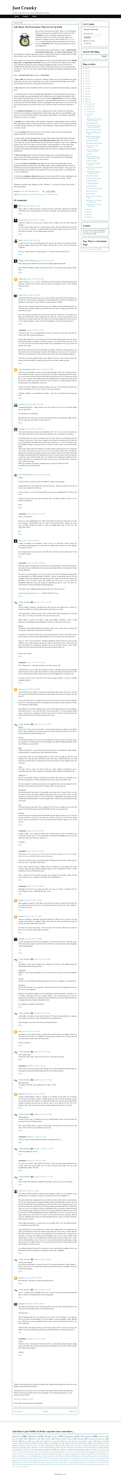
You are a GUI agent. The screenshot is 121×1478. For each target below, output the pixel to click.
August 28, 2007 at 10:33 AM (41, 474)
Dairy (105, 1458)
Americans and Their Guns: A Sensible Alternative (94, 119)
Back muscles (105, 1454)
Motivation (86, 1436)
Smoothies (100, 1456)
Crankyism (98, 1458)
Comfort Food (81, 1458)
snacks (100, 1464)
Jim (19, 540)
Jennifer (21, 916)
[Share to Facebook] (52, 191)
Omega (34, 1460)
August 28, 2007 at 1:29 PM (35, 831)
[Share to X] (51, 191)
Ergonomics (55, 1456)
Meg (19, 1031)
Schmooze (91, 232)
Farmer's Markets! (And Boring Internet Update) (93, 157)
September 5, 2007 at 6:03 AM (42, 1114)
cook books (60, 1462)
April (88, 217)
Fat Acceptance (100, 1445)
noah (20, 689)
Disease (24, 1445)
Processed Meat (68, 1464)
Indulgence (83, 1450)
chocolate (78, 1454)
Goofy (38, 194)
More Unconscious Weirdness (94, 130)
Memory (104, 1450)
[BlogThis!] (49, 191)
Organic (40, 1460)
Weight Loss (50, 1436)
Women (48, 1458)
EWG (105, 1464)
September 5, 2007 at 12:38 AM (35, 1094)
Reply (20, 214)
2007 (86, 102)
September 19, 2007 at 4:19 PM (36, 1160)
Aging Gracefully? (91, 186)
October (89, 109)
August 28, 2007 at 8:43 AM (31, 295)
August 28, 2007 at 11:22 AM (42, 602)
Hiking (43, 1450)
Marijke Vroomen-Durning (27, 260)
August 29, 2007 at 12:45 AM (31, 1031)
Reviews (49, 1443)
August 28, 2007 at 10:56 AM (30, 540)
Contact (25, 16)
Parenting (77, 1443)
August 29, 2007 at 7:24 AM (41, 1052)
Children (74, 1450)
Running (80, 1439)
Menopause (24, 1464)
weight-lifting (62, 1458)
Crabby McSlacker (26, 191)
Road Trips (36, 1439)
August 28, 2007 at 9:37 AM (34, 404)
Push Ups (86, 1460)
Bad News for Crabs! (91, 191)
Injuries (85, 1443)
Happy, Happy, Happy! (92, 176)
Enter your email (88, 33)
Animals (41, 1441)
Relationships (16, 1447)
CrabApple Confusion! (92, 181)
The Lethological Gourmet (26, 369)
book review (23, 1454)
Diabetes (33, 1452)
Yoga (54, 1447)
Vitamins (14, 1454)
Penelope (21, 939)
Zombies (38, 1462)
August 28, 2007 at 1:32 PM (35, 851)
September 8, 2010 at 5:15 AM (36, 1339)
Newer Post (18, 1411)
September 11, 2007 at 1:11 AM (36, 1137)
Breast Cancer (27, 1456)
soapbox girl (22, 279)
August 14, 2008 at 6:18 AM (41, 1290)
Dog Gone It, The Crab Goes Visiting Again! (94, 201)
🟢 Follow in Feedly (89, 41)
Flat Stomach (48, 1454)
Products (69, 1439)
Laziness (63, 1454)
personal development (96, 1439)
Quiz (16, 1445)
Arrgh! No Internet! (91, 161)
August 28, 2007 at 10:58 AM (36, 563)
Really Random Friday (92, 140)
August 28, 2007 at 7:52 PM (41, 1013)
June (88, 212)
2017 (86, 76)
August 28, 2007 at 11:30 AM (36, 662)
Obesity (15, 1441)
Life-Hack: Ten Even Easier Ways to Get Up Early (93, 126)
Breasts (97, 1450)
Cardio (61, 1447)
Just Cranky (24, 8)
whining (102, 1436)
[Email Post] (43, 191)
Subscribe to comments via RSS (23, 1399)
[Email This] (47, 191)
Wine (42, 1458)
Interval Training (98, 1447)
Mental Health (101, 1441)
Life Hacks (50, 194)
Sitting (86, 1456)
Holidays (58, 1439)
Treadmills (35, 1458)
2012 (86, 89)
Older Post (73, 1411)
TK (19, 1191)
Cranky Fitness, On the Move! (94, 188)
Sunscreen (93, 1464)
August (89, 114)
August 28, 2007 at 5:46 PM (33, 900)
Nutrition (32, 1436)
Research (15, 1439)
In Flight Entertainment (92, 183)
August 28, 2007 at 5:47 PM (32, 916)
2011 (86, 91)
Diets (24, 1443)
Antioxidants (39, 1443)
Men (69, 1456)
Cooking (90, 1458)
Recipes (51, 1445)
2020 (86, 73)
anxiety (58, 1450)
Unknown (21, 900)
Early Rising (22, 194)
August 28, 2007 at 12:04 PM (31, 689)
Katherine (21, 1094)
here (48, 251)
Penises (43, 1464)
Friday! (88, 116)
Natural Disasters (34, 1464)
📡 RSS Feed (87, 43)
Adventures (15, 1443)
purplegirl (21, 1304)
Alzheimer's (95, 1454)
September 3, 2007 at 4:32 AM (36, 1066)
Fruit (39, 1452)
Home (16, 16)
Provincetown (105, 1443)
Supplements (19, 1450)
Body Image (27, 1447)
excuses (66, 1450)
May (88, 214)
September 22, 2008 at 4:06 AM (35, 1304)
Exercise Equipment (54, 1441)
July (88, 209)
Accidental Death (86, 1445)
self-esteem (87, 1454)
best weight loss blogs (49, 1462)
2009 (86, 96)
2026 (86, 68)
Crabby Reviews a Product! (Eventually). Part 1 (93, 172)
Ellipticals (40, 1454)
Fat (48, 1447)
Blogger (64, 1474)
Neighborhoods (77, 1456)
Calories (26, 1452)
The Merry (22, 404)
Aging (33, 1441)
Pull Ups (79, 1460)
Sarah (20, 295)
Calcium (47, 1456)
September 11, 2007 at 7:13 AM (42, 1149)
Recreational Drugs (97, 1460)
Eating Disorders (16, 1460)
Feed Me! (88, 154)
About (34, 16)
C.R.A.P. (85, 1462)
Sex (108, 1447)
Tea (97, 1452)
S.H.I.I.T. (78, 1464)
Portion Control (16, 1452)
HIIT (88, 1447)
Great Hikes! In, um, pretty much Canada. (93, 205)
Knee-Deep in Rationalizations (94, 143)
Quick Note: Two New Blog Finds (93, 197)
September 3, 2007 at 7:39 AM (42, 1080)
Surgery (106, 1460)
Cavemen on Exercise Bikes (93, 178)
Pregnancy (83, 1452)
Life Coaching (74, 1452)
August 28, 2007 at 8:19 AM (44, 260)
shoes (91, 1450)
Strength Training (77, 1441)
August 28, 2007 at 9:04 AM (44, 369)
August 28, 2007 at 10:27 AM (34, 429)
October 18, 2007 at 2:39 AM (30, 1191)
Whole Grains (30, 1462)
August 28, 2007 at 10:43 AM (36, 514)
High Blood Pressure (61, 1452)
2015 (86, 81)
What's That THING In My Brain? (93, 133)
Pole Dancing (59, 1460)
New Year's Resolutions (38, 1445)
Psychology (71, 1454)
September (90, 111)
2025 (86, 71)
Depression (32, 1454)
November (90, 106)
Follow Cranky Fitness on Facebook (92, 249)
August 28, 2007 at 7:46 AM (35, 220)
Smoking (92, 1456)
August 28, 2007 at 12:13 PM (42, 724)
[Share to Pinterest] (54, 191)
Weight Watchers (19, 1462)
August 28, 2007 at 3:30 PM (35, 886)
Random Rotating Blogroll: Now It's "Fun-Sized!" (93, 137)
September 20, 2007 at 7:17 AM (42, 1177)
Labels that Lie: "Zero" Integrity (92, 146)
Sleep (55, 194)
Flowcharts (27, 1460)
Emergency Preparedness (97, 1462)
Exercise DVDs (39, 1447)
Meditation (68, 1443)
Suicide (85, 1464)
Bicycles (25, 1441)
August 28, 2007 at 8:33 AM (35, 279)
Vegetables (89, 1441)
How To (43, 194)
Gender (56, 1454)
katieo (20, 240)
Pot (49, 1464)
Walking (67, 1445)
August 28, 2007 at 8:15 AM (31, 240)
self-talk (78, 1462)
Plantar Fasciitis (49, 1460)
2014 (86, 84)
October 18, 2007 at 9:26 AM (42, 1259)
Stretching (17, 1458)
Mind (26, 1439)
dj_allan (21, 1278)
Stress (30, 1443)
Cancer (48, 1439)
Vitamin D (104, 1452)
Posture (14, 1466)
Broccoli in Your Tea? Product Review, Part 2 (94, 168)
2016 (86, 78)
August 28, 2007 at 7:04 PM (33, 939)
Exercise (16, 1436)
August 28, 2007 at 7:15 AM (31, 206)
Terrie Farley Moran (25, 474)
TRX (26, 1466)
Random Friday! (90, 194)
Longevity (94, 1443)
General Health (31, 194)
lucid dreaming (70, 1462)
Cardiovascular (71, 1447)
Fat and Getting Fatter (92, 123)
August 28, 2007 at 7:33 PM (41, 959)
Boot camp (72, 1458)
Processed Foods (57, 1464)
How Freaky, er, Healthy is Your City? (93, 164)
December (89, 104)
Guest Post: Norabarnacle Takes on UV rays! (93, 150)
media (76, 1445)
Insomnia (63, 1456)
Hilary (20, 206)
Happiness (58, 1443)
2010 (86, 94)
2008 (86, 99)
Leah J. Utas (22, 220)
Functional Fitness (48, 1452)
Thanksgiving (26, 1458)
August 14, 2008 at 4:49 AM (32, 1278)
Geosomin (21, 429)
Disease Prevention (32, 1450)
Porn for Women (70, 1460)
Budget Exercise (38, 1456)
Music (51, 1450)
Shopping (91, 1452)
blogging (68, 1436)
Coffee (81, 1447)
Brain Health (17, 1456)
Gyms (66, 1441)
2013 (86, 86)
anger (54, 1458)
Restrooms (20, 1466)
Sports (107, 1456)
